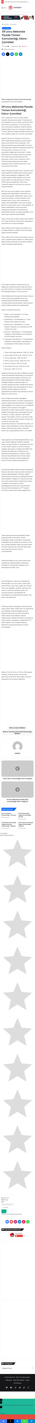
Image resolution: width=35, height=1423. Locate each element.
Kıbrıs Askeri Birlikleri (17, 728)
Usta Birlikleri (13, 24)
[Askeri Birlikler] (14, 7)
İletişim (28, 1380)
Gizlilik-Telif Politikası (18, 1380)
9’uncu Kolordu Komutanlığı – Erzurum (8, 814)
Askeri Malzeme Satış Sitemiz (17, 14)
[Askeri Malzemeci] (17, 17)
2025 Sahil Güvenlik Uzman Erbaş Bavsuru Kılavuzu (19, 2)
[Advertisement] (17, 80)
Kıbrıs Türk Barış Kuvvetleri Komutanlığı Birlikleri (18, 732)
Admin (5, 46)
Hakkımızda (8, 1380)
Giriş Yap (5, 1200)
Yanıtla (2, 1413)
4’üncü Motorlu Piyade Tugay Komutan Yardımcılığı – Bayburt (8, 824)
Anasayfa (5, 24)
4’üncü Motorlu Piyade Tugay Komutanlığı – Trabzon (25, 824)
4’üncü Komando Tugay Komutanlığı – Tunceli (25, 815)
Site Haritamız (17, 1383)
